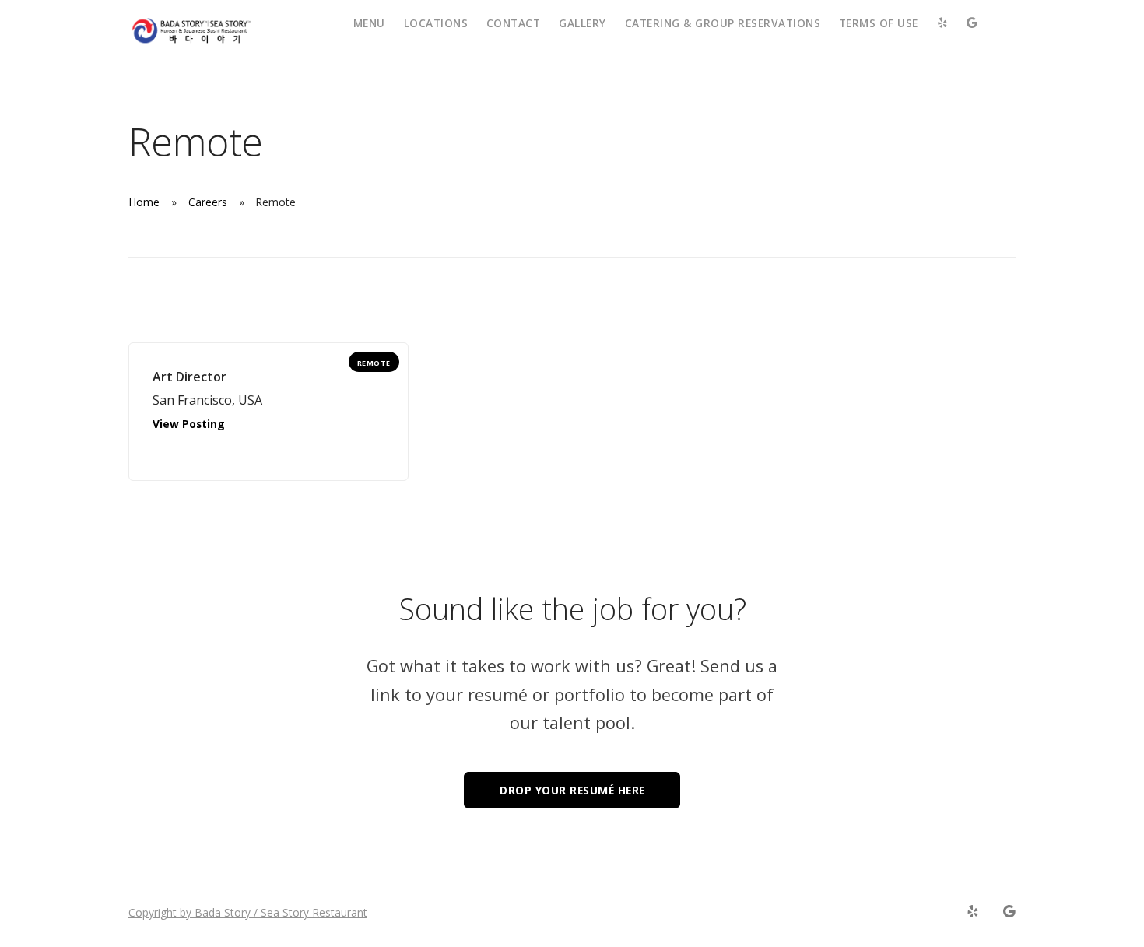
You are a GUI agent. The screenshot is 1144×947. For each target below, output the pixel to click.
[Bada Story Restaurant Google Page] (1009, 912)
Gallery (582, 23)
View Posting (189, 423)
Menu (369, 23)
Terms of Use (878, 23)
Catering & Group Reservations (723, 23)
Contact (513, 23)
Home (144, 202)
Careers (207, 202)
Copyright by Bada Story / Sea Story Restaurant (247, 912)
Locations (436, 23)
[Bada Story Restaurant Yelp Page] (972, 912)
